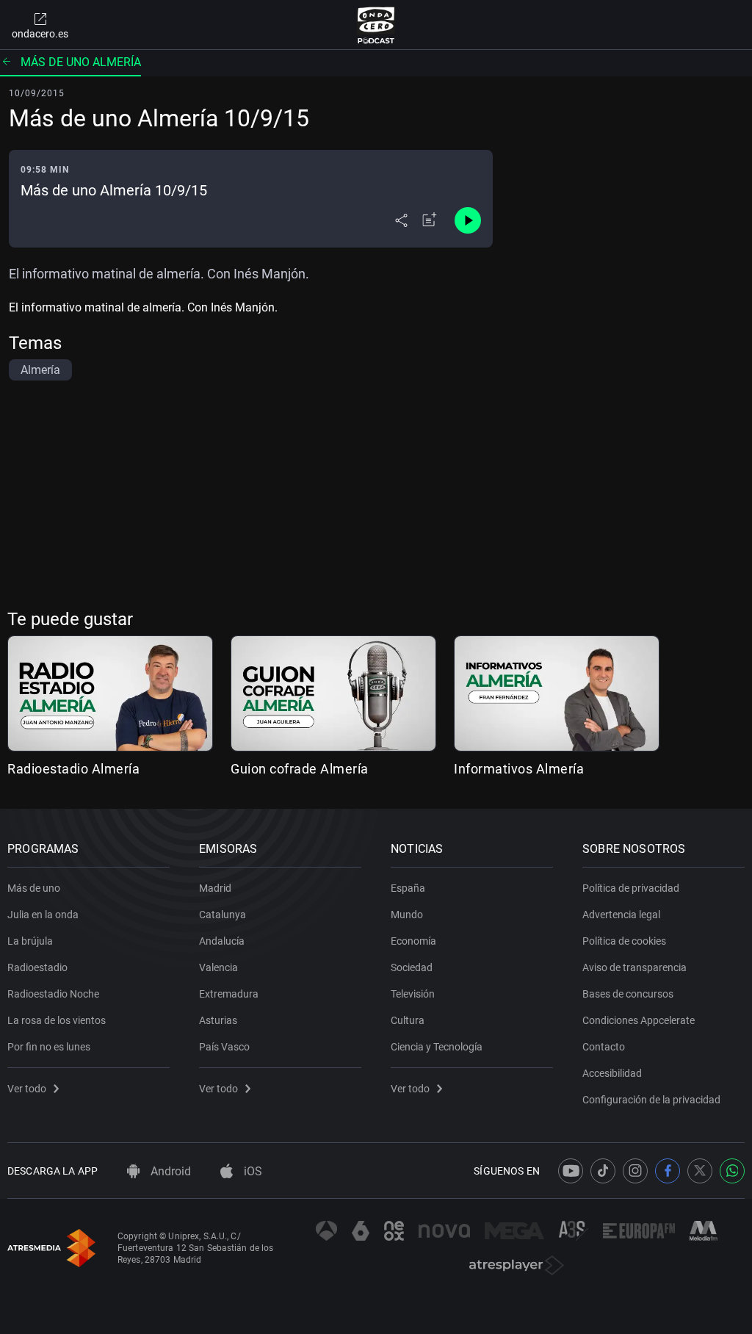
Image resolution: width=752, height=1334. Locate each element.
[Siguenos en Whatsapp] (732, 1170)
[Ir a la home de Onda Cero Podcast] (376, 25)
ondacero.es (40, 34)
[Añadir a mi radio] (429, 220)
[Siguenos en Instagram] (635, 1170)
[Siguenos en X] (699, 1170)
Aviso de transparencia (634, 967)
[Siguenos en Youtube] (570, 1170)
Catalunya (222, 914)
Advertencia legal (621, 914)
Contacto (603, 1047)
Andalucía (222, 941)
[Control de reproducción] (468, 220)
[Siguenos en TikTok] (602, 1170)
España (408, 888)
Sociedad (412, 967)
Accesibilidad (612, 1073)
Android (169, 1171)
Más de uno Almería (81, 62)
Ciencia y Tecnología (436, 1047)
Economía (413, 941)
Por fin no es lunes (48, 1047)
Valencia (218, 967)
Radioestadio (37, 967)
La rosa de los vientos (56, 1020)
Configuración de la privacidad (651, 1100)
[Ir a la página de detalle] (333, 693)
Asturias (218, 1020)
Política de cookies (624, 941)
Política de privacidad (630, 888)
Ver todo (26, 1089)
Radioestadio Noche (53, 994)
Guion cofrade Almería (300, 768)
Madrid (215, 888)
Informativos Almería (519, 768)
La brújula (30, 941)
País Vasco (224, 1047)
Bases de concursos (627, 994)
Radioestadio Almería (73, 768)
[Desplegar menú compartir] (401, 220)
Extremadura (228, 994)
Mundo (407, 914)
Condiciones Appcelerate (638, 1020)
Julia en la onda (43, 914)
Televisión (413, 994)
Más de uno (33, 888)
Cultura (407, 1020)
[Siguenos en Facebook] (667, 1170)
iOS (251, 1171)
